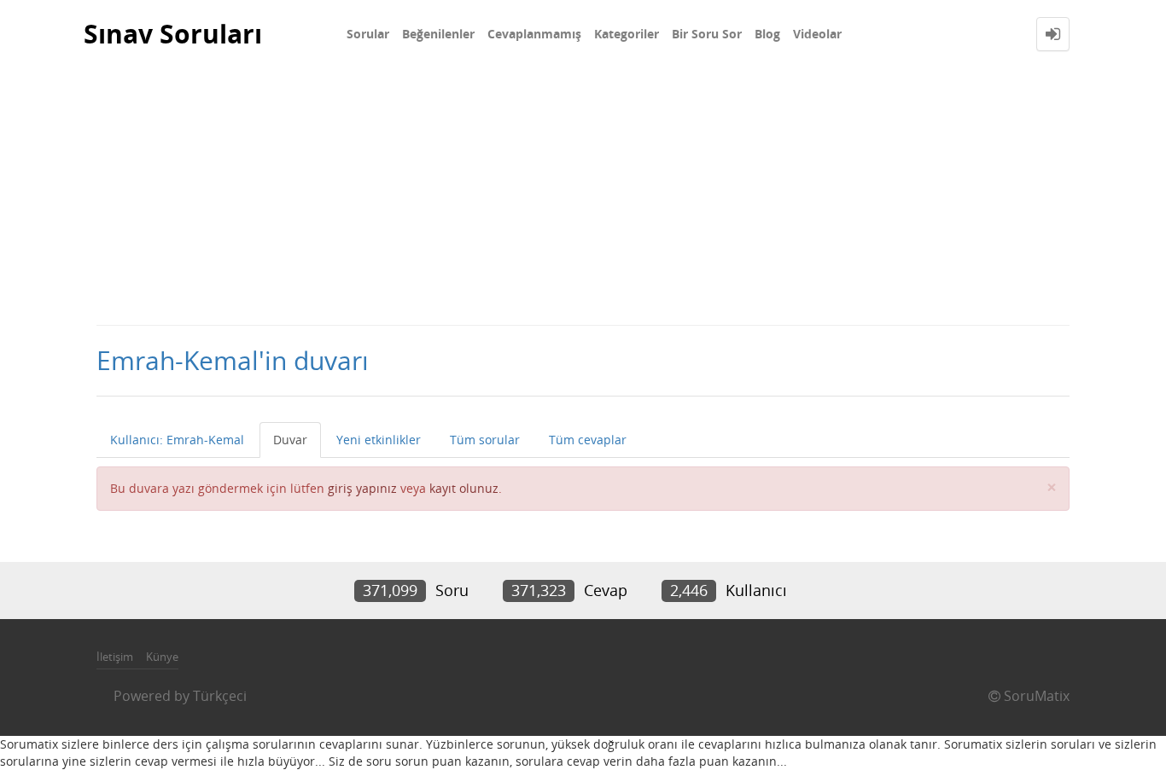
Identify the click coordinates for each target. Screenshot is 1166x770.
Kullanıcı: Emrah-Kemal (177, 439)
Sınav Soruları (173, 33)
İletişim (114, 656)
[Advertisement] (583, 196)
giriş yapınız (362, 488)
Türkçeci (220, 695)
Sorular (368, 34)
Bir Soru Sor (707, 34)
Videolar (817, 34)
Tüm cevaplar (588, 439)
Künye (162, 656)
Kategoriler (626, 34)
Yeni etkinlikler (378, 439)
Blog (767, 34)
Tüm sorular (485, 439)
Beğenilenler (438, 34)
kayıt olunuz (463, 488)
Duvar (290, 439)
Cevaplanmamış (534, 34)
